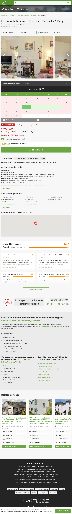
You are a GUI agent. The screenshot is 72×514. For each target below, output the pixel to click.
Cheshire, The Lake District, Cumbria (20, 320)
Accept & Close (62, 511)
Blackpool (5, 366)
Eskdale (5, 374)
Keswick (17, 3)
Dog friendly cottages (42, 489)
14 (66, 102)
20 (57, 107)
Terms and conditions (22, 493)
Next (67, 57)
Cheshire (59, 326)
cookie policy (48, 512)
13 (57, 102)
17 (26, 107)
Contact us (9, 9)
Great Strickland (44, 375)
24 (26, 111)
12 (48, 102)
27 (57, 111)
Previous (4, 57)
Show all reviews (36, 290)
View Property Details (11, 446)
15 (6, 107)
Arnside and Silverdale (46, 377)
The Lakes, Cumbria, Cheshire (15, 360)
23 (16, 111)
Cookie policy (43, 493)
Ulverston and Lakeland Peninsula (49, 369)
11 (37, 102)
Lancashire (37, 326)
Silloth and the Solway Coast (47, 363)
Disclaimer (53, 493)
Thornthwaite (43, 372)
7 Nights (26, 83)
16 (16, 107)
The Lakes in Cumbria (48, 326)
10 (26, 102)
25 (37, 111)
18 (37, 107)
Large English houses (26, 489)
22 (6, 111)
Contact (62, 489)
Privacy (34, 493)
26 (48, 111)
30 (16, 116)
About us (54, 489)
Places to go (24, 9)
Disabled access (12, 489)
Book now (35, 149)
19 (48, 107)
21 (66, 107)
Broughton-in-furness (45, 366)
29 (6, 116)
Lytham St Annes (44, 380)
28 (66, 111)
